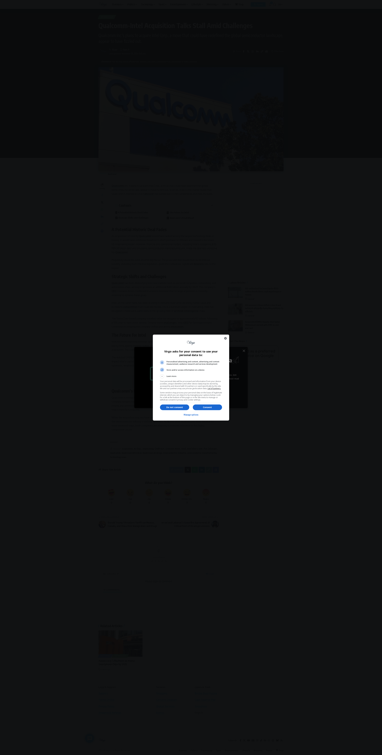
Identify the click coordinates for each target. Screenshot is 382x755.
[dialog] (191, 378)
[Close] (225, 338)
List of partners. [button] (214, 388)
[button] (191, 376)
